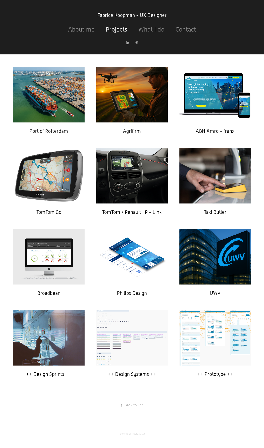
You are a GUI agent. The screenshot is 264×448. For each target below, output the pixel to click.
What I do (151, 29)
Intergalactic (138, 433)
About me (81, 29)
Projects (116, 29)
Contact (186, 29)
